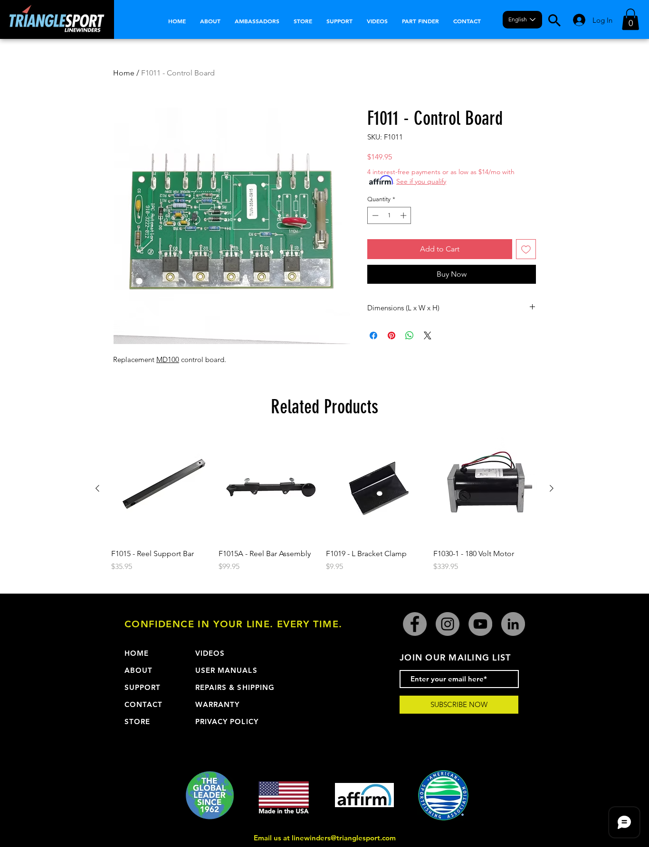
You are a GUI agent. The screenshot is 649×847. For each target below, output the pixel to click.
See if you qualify (421, 181)
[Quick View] (163, 489)
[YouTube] (480, 624)
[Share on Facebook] (373, 335)
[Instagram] (447, 624)
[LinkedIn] (513, 624)
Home (123, 72)
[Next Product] (551, 488)
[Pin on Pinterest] (391, 335)
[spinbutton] (389, 215)
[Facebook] (415, 624)
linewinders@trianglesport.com (344, 837)
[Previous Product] (97, 488)
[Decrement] (374, 215)
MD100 (167, 359)
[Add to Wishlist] (526, 249)
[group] (324, 510)
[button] (630, 19)
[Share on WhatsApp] (409, 335)
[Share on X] (427, 335)
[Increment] (404, 215)
